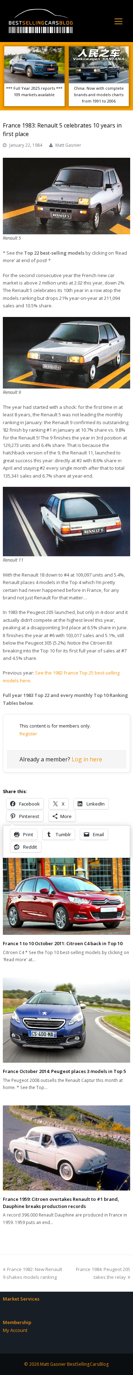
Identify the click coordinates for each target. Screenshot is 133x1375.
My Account (15, 1330)
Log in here (87, 759)
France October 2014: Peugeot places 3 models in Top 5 (64, 1071)
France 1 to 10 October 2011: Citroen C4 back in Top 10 (62, 943)
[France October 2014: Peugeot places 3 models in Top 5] (66, 1020)
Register (28, 733)
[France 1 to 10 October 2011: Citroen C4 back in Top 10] (66, 894)
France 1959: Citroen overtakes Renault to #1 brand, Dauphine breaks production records (61, 1202)
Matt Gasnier (68, 145)
